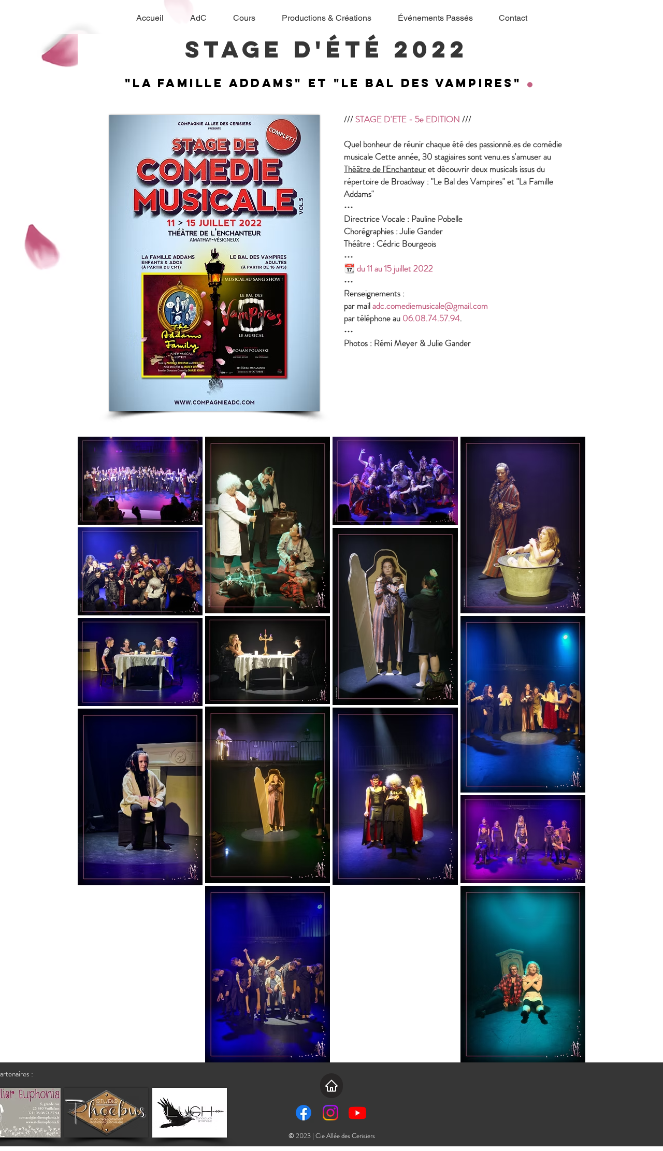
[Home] (331, 1085)
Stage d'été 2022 (332, 49)
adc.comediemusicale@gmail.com (430, 305)
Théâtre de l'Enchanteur (385, 169)
